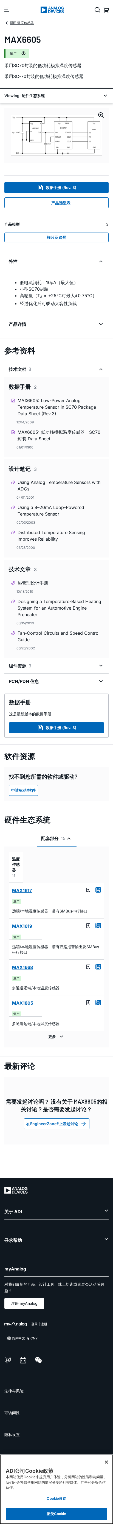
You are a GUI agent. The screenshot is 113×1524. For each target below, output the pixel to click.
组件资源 (20, 665)
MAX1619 (22, 926)
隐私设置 (12, 1434)
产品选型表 (60, 202)
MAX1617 (22, 890)
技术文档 (20, 369)
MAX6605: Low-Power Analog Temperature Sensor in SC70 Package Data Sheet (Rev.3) (57, 407)
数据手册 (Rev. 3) (61, 187)
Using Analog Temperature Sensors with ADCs (59, 486)
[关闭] (106, 1462)
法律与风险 (14, 1391)
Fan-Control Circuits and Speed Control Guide (59, 636)
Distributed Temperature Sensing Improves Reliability (51, 536)
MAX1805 (22, 1003)
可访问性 (12, 1412)
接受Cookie (56, 1513)
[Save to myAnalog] (88, 890)
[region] (56, 1489)
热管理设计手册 (33, 583)
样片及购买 (56, 237)
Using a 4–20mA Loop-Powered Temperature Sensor (51, 511)
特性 (13, 261)
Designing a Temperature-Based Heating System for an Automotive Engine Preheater (59, 608)
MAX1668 (22, 967)
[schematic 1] (56, 135)
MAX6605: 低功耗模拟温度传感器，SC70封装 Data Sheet (59, 435)
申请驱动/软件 (23, 790)
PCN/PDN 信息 (24, 681)
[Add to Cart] (98, 890)
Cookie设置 (56, 1498)
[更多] (56, 1036)
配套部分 (53, 838)
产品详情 (17, 324)
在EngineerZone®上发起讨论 (52, 1123)
